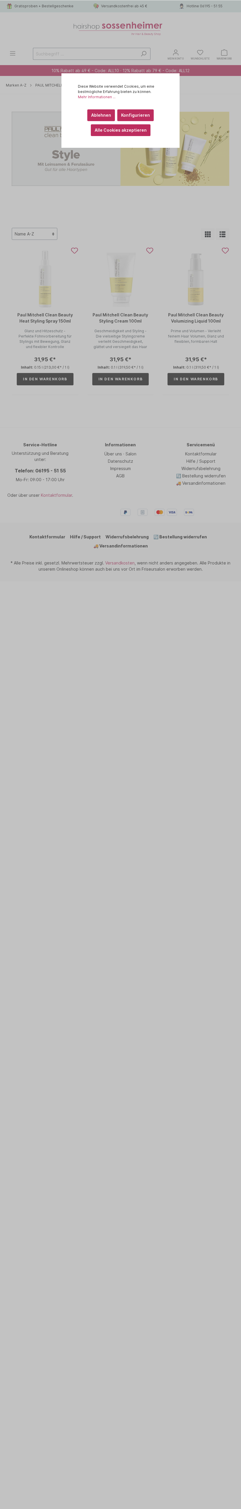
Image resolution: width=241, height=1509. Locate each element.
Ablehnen (101, 115)
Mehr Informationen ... (97, 97)
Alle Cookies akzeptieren (121, 130)
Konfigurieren (135, 115)
